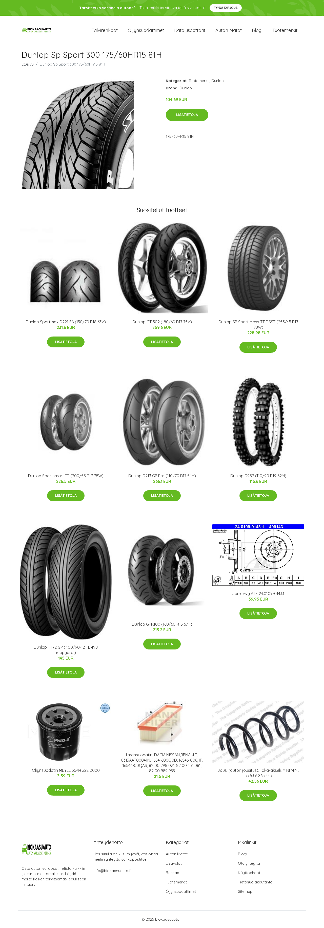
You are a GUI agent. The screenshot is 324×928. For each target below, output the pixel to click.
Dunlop (217, 80)
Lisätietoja (187, 114)
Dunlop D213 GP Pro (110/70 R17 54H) (162, 475)
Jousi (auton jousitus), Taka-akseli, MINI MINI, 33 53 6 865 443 (258, 773)
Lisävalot (174, 863)
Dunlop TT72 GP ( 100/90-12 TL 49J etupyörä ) (66, 650)
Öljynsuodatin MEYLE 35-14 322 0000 (66, 770)
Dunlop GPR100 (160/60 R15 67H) (162, 624)
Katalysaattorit (189, 30)
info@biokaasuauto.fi (112, 870)
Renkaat (173, 872)
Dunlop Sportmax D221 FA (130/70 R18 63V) (66, 321)
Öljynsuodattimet (146, 30)
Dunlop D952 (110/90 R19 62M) (258, 475)
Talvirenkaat (105, 30)
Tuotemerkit (284, 30)
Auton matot (228, 30)
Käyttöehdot (249, 872)
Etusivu (28, 64)
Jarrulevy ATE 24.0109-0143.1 (258, 593)
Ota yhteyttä (249, 863)
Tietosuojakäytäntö (255, 882)
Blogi (257, 30)
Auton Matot (177, 854)
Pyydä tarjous (226, 8)
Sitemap (245, 891)
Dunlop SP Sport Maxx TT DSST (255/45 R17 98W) (258, 324)
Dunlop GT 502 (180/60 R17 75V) (162, 321)
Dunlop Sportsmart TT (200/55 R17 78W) (66, 475)
